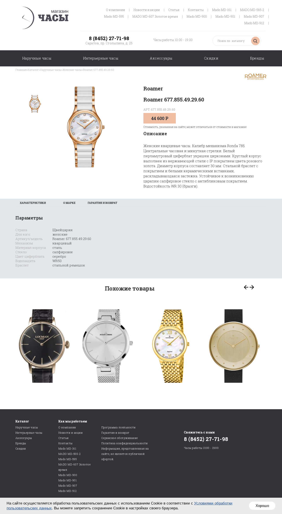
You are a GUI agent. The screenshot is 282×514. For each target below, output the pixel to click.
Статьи (173, 10)
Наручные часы (36, 58)
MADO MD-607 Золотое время (155, 16)
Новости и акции (147, 10)
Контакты (196, 10)
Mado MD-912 (254, 23)
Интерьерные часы (100, 58)
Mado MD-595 (114, 16)
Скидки (211, 58)
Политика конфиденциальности (124, 443)
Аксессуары (161, 58)
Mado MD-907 (254, 16)
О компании (115, 10)
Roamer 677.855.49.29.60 (98, 69)
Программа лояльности (118, 427)
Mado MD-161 (222, 10)
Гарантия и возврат (115, 432)
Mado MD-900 (197, 16)
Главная (20, 69)
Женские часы (72, 69)
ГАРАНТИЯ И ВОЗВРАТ (102, 202)
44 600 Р (159, 118)
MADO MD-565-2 (252, 10)
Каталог (33, 69)
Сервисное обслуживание (119, 438)
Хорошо (262, 506)
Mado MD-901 (225, 16)
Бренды (257, 58)
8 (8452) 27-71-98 (109, 38)
